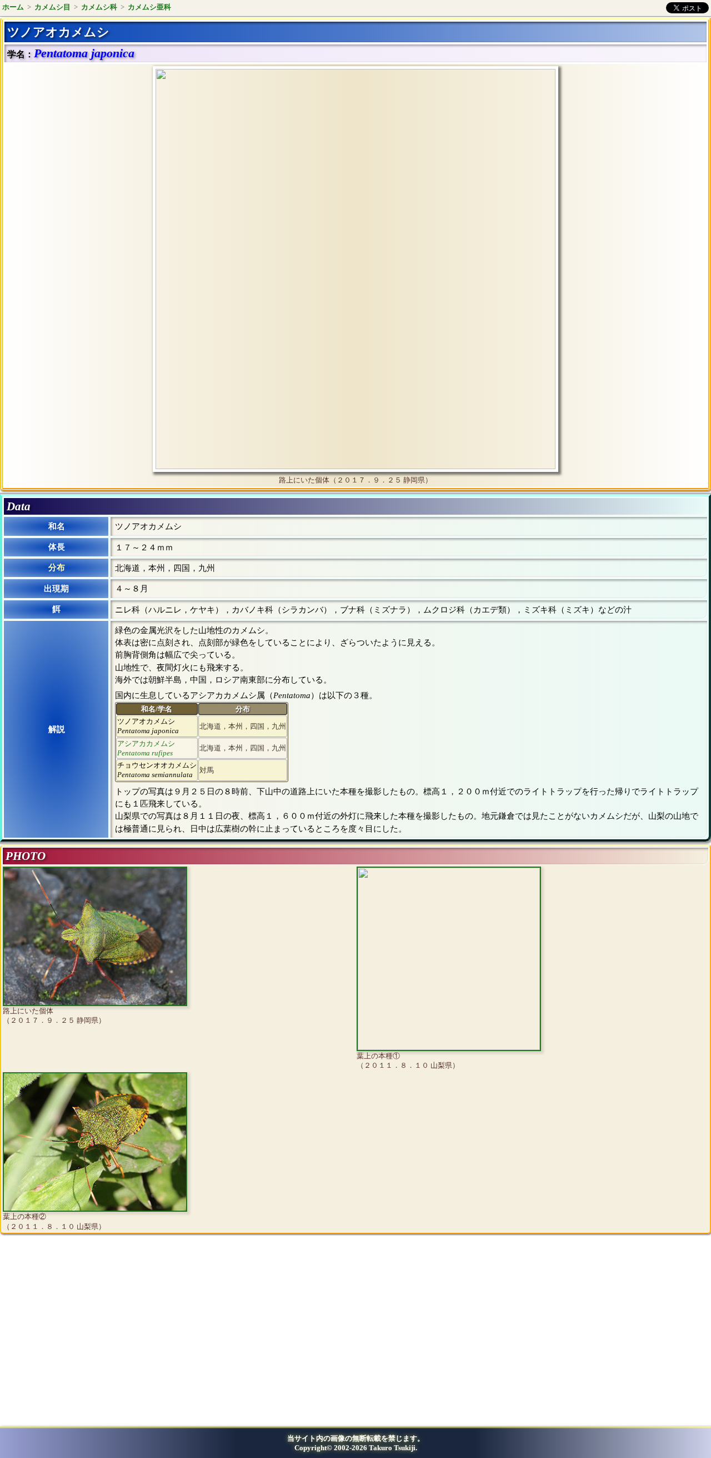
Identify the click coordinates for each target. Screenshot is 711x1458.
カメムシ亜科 (149, 7)
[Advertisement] (97, 1334)
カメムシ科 (99, 7)
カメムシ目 (52, 7)
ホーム (13, 7)
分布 (56, 567)
